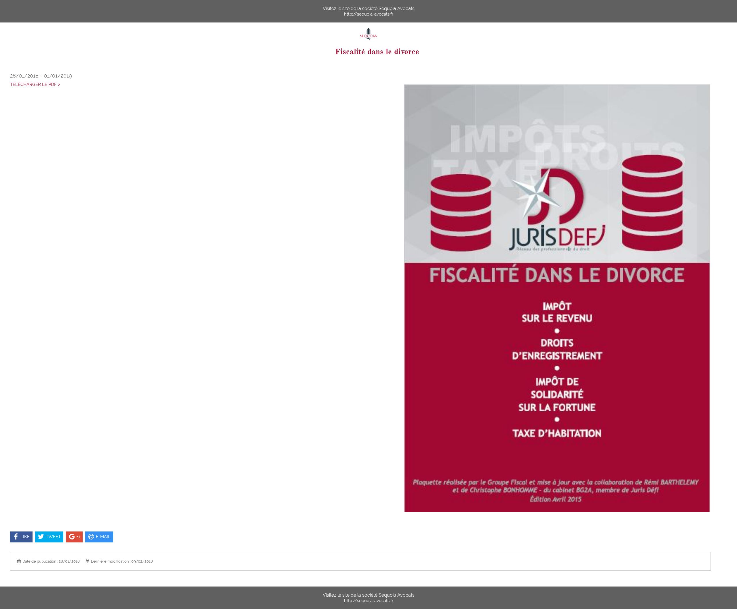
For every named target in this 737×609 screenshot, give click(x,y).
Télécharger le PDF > (35, 84)
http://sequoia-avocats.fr (368, 14)
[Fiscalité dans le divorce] (557, 298)
